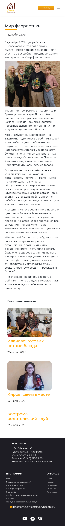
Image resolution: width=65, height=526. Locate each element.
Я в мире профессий (15, 489)
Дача (8, 479)
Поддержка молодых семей (18, 482)
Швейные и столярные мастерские (22, 495)
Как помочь (52, 492)
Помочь (46, 8)
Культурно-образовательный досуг (21, 502)
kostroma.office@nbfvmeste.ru (33, 506)
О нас (49, 479)
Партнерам (52, 485)
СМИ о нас (51, 489)
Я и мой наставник (14, 485)
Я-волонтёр (11, 492)
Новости (50, 482)
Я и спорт (10, 498)
